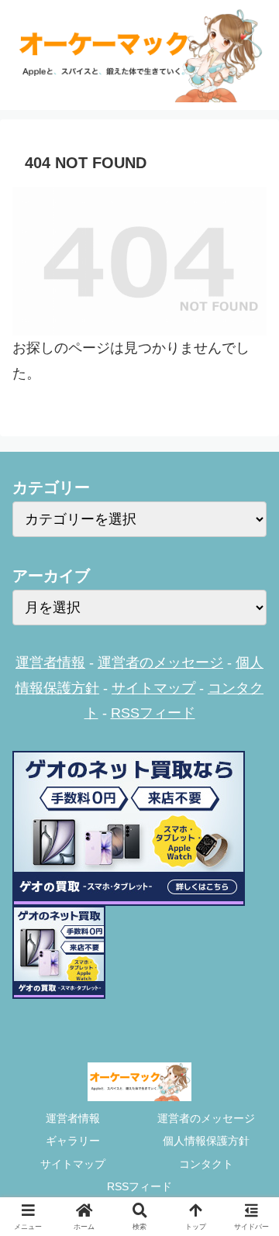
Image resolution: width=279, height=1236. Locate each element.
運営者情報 (50, 662)
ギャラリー (73, 1140)
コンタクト (206, 1164)
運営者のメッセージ (160, 662)
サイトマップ (153, 688)
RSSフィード (153, 713)
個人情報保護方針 (206, 1140)
